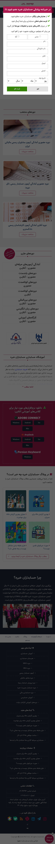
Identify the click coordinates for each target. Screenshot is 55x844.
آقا (16, 37)
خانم (37, 37)
